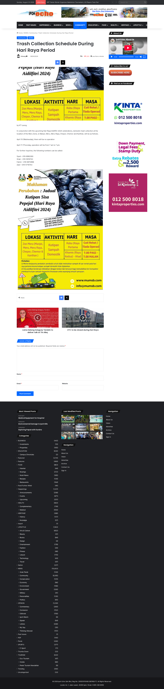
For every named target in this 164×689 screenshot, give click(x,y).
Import (20, 524)
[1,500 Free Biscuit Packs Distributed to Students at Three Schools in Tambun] (96, 435)
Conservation (25, 579)
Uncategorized (23, 672)
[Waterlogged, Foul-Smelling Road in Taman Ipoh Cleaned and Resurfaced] (68, 427)
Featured (21, 458)
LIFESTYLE (137, 25)
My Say (22, 627)
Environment (24, 586)
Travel (22, 562)
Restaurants (24, 482)
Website (65, 383)
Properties (23, 448)
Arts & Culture (25, 531)
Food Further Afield (25, 485)
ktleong (23, 56)
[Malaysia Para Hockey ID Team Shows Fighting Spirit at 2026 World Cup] (68, 419)
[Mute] (141, 57)
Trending (21, 669)
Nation (20, 565)
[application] (128, 48)
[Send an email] (26, 56)
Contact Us (65, 467)
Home (20, 25)
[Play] (112, 57)
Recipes (23, 479)
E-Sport (23, 648)
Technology (24, 558)
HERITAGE (125, 25)
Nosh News (24, 475)
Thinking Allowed (26, 631)
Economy (23, 582)
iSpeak (22, 620)
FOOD (104, 25)
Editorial (23, 614)
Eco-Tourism (24, 658)
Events (22, 496)
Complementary (25, 506)
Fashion (22, 548)
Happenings (22, 489)
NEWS (68, 25)
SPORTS (21, 645)
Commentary (24, 607)
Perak (20, 641)
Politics (22, 600)
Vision (63, 457)
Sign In (63, 470)
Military (22, 593)
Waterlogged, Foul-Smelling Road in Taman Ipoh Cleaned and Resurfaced (72, 2)
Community (33, 33)
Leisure (22, 555)
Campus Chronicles (27, 454)
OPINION (149, 25)
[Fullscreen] (144, 57)
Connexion (24, 610)
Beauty (22, 534)
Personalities (24, 596)
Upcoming (23, 499)
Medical (23, 510)
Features (21, 461)
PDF (19, 638)
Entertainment (25, 544)
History (22, 517)
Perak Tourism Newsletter (29, 665)
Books (22, 537)
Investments (24, 444)
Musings (23, 472)
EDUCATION (93, 25)
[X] (63, 62)
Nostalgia (23, 520)
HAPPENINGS (44, 25)
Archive (64, 464)
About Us (64, 453)
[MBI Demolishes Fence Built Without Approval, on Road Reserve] (82, 419)
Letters (22, 624)
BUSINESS (57, 25)
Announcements (26, 492)
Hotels (22, 662)
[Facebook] (57, 62)
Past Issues (31, 25)
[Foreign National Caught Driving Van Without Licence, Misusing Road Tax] (82, 427)
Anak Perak (24, 572)
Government (24, 589)
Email (19, 383)
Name (19, 374)
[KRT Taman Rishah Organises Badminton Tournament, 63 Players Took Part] (96, 419)
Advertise (64, 460)
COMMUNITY (80, 25)
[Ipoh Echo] (37, 13)
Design (22, 541)
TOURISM (21, 655)
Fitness (22, 551)
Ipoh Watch (24, 617)
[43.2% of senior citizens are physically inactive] (96, 427)
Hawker (23, 468)
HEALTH (114, 25)
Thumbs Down (23, 651)
